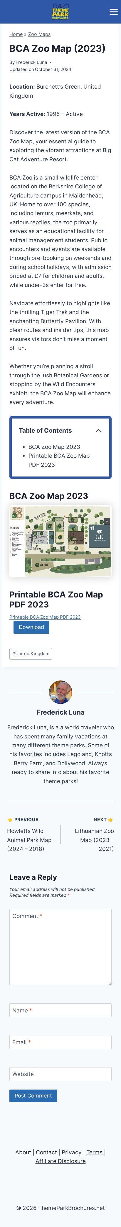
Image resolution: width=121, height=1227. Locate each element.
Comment (27, 915)
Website (23, 1074)
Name (22, 1010)
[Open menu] (113, 11)
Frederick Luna (61, 712)
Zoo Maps (39, 34)
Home (16, 34)
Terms (94, 1152)
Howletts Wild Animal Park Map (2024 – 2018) (29, 834)
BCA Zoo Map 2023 (54, 447)
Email (21, 1042)
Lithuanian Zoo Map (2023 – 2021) (94, 834)
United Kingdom (30, 653)
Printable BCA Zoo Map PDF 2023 (45, 617)
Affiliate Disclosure (61, 1161)
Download (31, 627)
